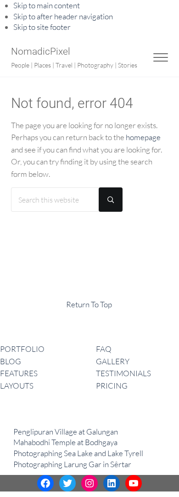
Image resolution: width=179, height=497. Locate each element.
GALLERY (112, 361)
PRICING (112, 385)
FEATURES (19, 373)
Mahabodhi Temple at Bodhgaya (65, 442)
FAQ (104, 349)
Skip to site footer (42, 27)
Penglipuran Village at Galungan (65, 431)
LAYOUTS (17, 385)
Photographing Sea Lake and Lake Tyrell (78, 453)
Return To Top (89, 304)
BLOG (10, 361)
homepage (143, 137)
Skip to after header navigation (63, 16)
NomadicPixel (40, 51)
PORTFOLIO (22, 349)
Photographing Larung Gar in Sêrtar (72, 464)
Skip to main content (46, 5)
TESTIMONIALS (123, 373)
